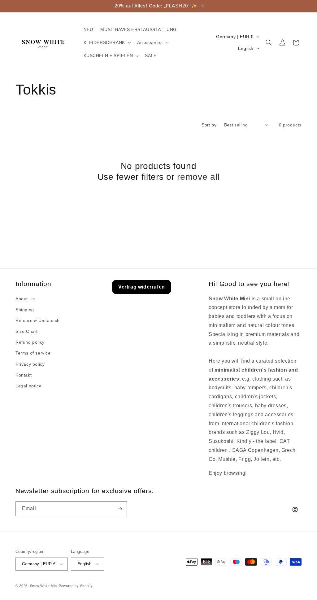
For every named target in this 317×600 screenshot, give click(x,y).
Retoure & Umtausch (37, 320)
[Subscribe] (120, 508)
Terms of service (33, 353)
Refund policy (30, 342)
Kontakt (23, 375)
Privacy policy (30, 364)
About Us (25, 298)
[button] (106, 42)
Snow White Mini (44, 586)
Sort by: (210, 124)
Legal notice (28, 385)
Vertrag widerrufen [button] (141, 286)
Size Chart (26, 331)
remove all (198, 177)
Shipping (24, 309)
